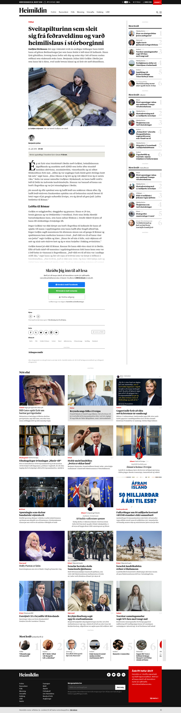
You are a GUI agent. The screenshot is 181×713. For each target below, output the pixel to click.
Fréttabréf (47, 691)
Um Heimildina (48, 694)
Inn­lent (54, 341)
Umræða (90, 12)
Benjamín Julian (34, 143)
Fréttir (53, 12)
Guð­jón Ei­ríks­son (44, 341)
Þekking (100, 12)
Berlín (31, 341)
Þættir (21, 701)
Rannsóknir (63, 12)
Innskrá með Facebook (68, 284)
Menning (80, 12)
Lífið (107, 12)
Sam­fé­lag (87, 341)
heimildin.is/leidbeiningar (75, 302)
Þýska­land (95, 341)
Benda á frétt (48, 696)
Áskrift (45, 689)
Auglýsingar (47, 699)
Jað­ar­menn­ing (67, 341)
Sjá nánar (73, 710)
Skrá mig (120, 687)
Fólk (72, 12)
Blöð (44, 686)
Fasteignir (46, 683)
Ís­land (59, 341)
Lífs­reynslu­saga (78, 341)
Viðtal (31, 22)
